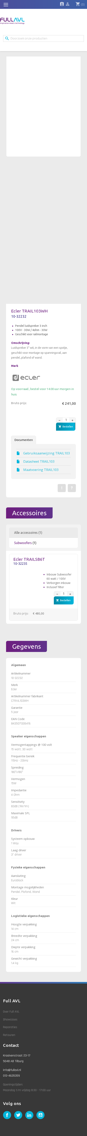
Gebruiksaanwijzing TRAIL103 (46, 453)
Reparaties (10, 1027)
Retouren (9, 1035)
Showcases (10, 1019)
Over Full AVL (11, 1012)
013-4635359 (11, 1076)
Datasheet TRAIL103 (38, 461)
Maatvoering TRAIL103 (40, 470)
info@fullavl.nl (12, 1070)
